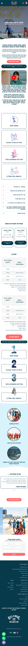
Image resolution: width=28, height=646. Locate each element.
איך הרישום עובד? (20, 199)
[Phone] (4, 638)
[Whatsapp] (4, 634)
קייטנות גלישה (18, 24)
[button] (23, 3)
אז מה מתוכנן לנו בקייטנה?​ (17, 191)
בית (22, 24)
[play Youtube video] (14, 77)
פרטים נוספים (21, 213)
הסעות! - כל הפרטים (19, 187)
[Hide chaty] (4, 642)
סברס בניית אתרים (11, 636)
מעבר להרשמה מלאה (20, 243)
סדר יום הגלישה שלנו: (19, 195)
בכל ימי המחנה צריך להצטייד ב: (16, 203)
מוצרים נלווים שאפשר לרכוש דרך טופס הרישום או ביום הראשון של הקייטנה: (16, 208)
